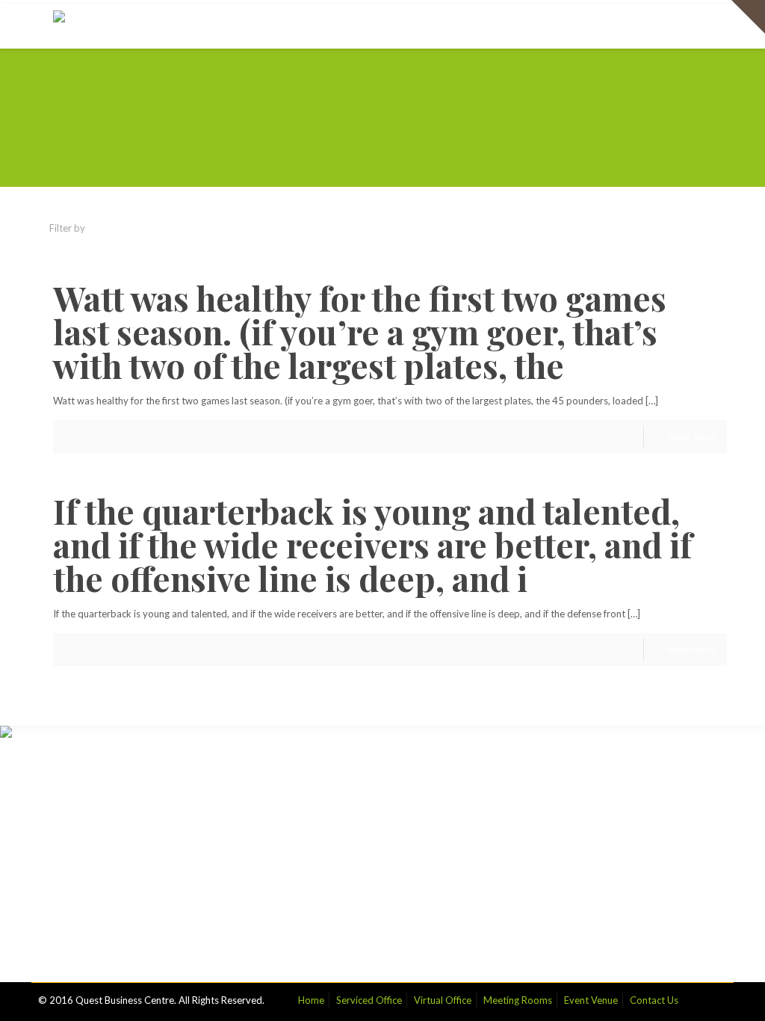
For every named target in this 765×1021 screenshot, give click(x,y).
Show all (697, 228)
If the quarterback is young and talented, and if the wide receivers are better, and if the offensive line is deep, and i (372, 544)
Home (311, 1000)
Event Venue (591, 1000)
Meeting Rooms (517, 1000)
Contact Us (654, 1000)
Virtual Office (442, 1000)
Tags (213, 228)
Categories (137, 228)
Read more (692, 436)
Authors (281, 228)
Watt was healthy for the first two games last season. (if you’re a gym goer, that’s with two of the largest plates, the (359, 331)
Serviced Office (369, 1000)
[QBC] (69, 26)
